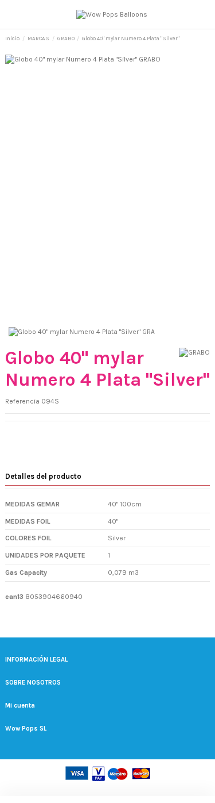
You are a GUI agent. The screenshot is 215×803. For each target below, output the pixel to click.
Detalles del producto (43, 476)
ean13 (14, 597)
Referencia (22, 401)
